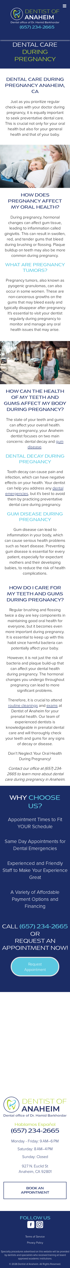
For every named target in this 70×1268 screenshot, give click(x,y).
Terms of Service (35, 1236)
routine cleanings (23, 705)
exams (52, 705)
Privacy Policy (35, 1242)
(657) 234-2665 (37, 27)
